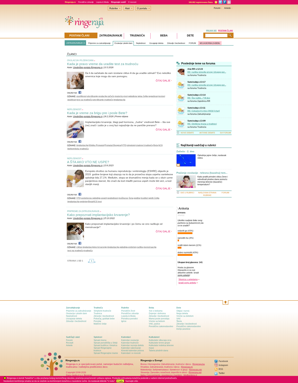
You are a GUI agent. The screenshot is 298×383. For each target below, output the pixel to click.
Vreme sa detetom (184, 316)
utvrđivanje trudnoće (103, 100)
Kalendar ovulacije (130, 340)
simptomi (131, 145)
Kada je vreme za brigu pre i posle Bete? (97, 113)
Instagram (223, 365)
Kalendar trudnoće (130, 343)
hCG (160, 145)
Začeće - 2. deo (185, 151)
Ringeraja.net (195, 372)
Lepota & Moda (102, 2)
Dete (190, 35)
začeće (111, 96)
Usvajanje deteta (156, 43)
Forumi (217, 8)
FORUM (192, 43)
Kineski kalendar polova (132, 350)
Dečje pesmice (183, 329)
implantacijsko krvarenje (95, 247)
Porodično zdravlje (86, 2)
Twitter (222, 373)
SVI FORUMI (225, 133)
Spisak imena (100, 340)
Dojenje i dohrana (157, 313)
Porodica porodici (129, 318)
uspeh (104, 198)
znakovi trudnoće (144, 145)
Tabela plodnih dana (158, 350)
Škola (179, 321)
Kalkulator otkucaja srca (160, 340)
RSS (221, 369)
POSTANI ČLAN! (225, 31)
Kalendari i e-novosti (131, 353)
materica (119, 96)
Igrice (123, 321)
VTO (124, 145)
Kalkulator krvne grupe (159, 343)
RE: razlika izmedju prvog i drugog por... (206, 72)
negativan (153, 96)
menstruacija (149, 247)
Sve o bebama (155, 311)
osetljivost (81, 96)
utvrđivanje (92, 96)
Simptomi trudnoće (102, 311)
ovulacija (102, 96)
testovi (161, 96)
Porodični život (128, 311)
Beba (164, 35)
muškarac (123, 198)
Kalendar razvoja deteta (132, 345)
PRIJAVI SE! (211, 31)
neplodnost (112, 198)
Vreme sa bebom (157, 321)
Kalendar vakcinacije (131, 348)
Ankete (227, 8)
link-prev (88, 262)
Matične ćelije (100, 324)
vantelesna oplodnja (91, 198)
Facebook (223, 361)
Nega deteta (182, 313)
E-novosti (132, 2)
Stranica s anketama (188, 279)
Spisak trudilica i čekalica (105, 345)
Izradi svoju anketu (187, 283)
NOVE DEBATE (187, 133)
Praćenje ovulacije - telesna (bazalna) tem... (201, 173)
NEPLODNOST (74, 109)
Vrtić (178, 318)
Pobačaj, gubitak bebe (104, 318)
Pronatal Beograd (113, 145)
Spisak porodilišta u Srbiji (105, 343)
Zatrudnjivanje (204, 114)
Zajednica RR (203, 101)
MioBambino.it (190, 375)
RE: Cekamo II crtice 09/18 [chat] (203, 111)
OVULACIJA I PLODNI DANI (80, 60)
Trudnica (98, 313)
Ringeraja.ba (198, 364)
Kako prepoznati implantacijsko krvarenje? (98, 215)
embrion (84, 201)
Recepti (69, 343)
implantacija (119, 100)
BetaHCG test (95, 201)
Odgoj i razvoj (182, 311)
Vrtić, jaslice (154, 324)
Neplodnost (141, 43)
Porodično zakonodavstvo (161, 326)
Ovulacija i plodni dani (123, 43)
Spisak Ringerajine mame (106, 353)
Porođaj (97, 321)
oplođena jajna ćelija (138, 96)
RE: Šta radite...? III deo (198, 98)
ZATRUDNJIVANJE (74, 43)
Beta (155, 145)
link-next (94, 262)
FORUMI (225, 193)
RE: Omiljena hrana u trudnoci (202, 124)
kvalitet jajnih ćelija (150, 198)
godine (137, 198)
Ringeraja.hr (187, 367)
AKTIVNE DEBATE (207, 133)
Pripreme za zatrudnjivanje (99, 43)
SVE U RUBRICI (187, 193)
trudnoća (88, 250)
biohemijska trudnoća (78, 149)
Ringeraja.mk (195, 370)
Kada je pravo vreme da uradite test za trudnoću (102, 64)
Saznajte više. (131, 381)
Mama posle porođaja (159, 318)
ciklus (79, 247)
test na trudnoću (75, 250)
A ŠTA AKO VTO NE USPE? (88, 162)
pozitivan (71, 100)
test (126, 96)
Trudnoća (201, 75)
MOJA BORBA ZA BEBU (210, 43)
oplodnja (124, 247)
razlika (140, 247)
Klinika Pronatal (96, 145)
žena (131, 198)
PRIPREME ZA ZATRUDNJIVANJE (83, 211)
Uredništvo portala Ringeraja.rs (87, 67)
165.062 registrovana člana (201, 2)
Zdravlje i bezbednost (176, 43)
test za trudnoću (84, 100)
